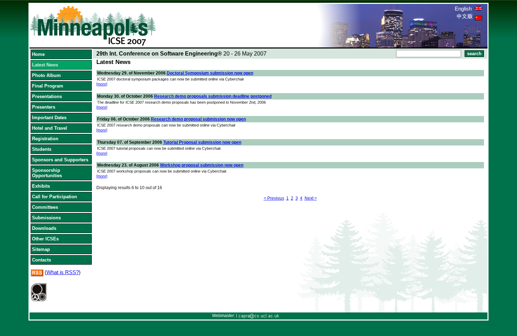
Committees (45, 207)
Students (41, 149)
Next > (311, 198)
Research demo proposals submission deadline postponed (213, 96)
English (464, 9)
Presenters (43, 107)
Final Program (47, 86)
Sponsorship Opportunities (47, 173)
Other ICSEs (45, 238)
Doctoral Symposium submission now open (210, 73)
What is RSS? (62, 272)
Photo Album (46, 75)
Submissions (46, 217)
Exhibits (41, 186)
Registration (45, 138)
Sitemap (41, 249)
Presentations (47, 96)
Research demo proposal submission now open (198, 119)
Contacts (41, 260)
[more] (101, 84)
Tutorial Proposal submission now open (202, 142)
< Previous (274, 198)
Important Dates (49, 117)
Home (38, 54)
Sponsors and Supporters (60, 159)
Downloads (44, 228)
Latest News (45, 64)
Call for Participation (54, 196)
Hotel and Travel (49, 128)
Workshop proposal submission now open (201, 165)
